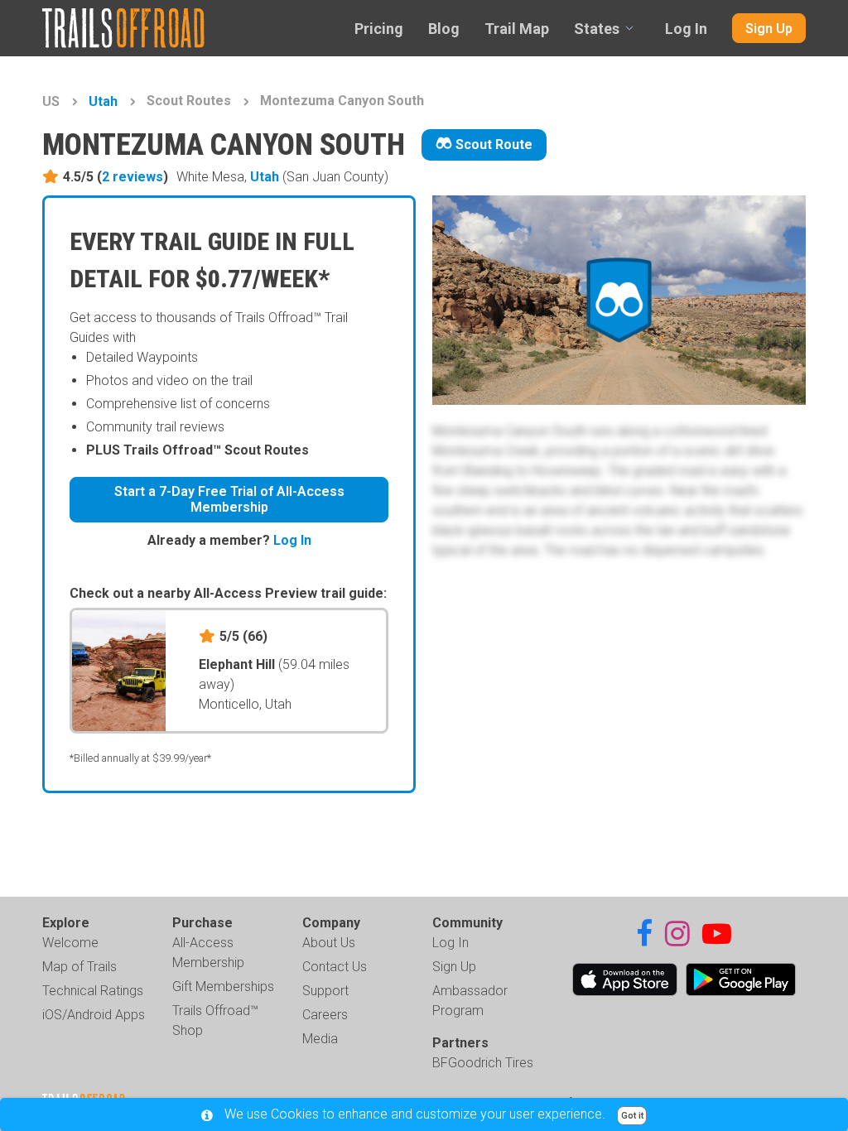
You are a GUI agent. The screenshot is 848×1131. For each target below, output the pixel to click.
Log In (686, 28)
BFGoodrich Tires (482, 1063)
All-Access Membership (208, 952)
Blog (444, 28)
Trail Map (516, 28)
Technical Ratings (92, 991)
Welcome (70, 943)
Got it (632, 1115)
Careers (325, 1015)
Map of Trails (79, 967)
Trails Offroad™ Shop (215, 1020)
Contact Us (334, 967)
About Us (328, 943)
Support (325, 991)
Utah (103, 101)
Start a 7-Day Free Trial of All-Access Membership (229, 499)
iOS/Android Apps (93, 1015)
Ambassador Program (470, 1000)
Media (320, 1039)
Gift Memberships (223, 986)
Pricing (378, 28)
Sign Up (769, 28)
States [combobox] (596, 28)
